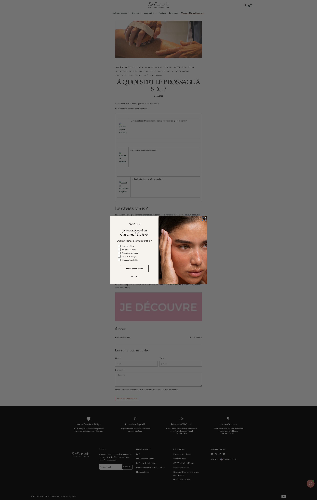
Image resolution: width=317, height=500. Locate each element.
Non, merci (134, 276)
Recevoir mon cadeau (134, 268)
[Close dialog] (204, 219)
